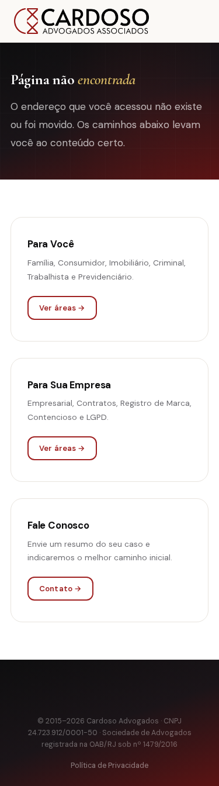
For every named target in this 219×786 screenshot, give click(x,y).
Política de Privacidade (109, 765)
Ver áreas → (62, 308)
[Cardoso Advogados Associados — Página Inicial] (81, 21)
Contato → (60, 589)
